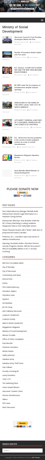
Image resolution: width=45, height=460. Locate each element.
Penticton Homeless (10, 347)
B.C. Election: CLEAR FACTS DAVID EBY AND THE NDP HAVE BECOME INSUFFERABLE (28, 70)
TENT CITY (6, 379)
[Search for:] (22, 450)
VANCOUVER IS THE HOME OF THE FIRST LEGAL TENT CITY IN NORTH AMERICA (27, 105)
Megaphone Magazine (11, 327)
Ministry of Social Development (14, 331)
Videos (5, 399)
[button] (41, 20)
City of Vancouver (9, 271)
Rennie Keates (8, 351)
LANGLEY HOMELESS (10, 315)
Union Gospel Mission (10, 387)
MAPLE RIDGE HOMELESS (12, 323)
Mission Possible (8, 335)
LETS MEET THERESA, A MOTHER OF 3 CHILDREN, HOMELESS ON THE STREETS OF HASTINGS (28, 122)
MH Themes (36, 457)
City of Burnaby (8, 267)
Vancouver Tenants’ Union (12, 391)
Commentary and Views (11, 275)
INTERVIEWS (7, 303)
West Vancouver (8, 407)
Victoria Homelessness (11, 395)
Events (5, 283)
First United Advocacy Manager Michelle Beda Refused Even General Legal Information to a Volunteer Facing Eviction (20, 214)
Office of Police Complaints (13, 339)
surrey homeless (8, 375)
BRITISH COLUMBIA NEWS (13, 263)
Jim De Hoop (7, 307)
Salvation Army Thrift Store (12, 363)
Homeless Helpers (9, 291)
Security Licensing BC (10, 371)
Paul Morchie (7, 343)
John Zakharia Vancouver (27, 147)
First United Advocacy (10, 287)
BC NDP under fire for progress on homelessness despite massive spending (27, 87)
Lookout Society (8, 319)
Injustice (5, 299)
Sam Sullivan (7, 367)
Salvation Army (8, 359)
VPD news (6, 403)
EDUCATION (7, 279)
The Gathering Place (10, 383)
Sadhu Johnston (8, 355)
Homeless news (8, 295)
